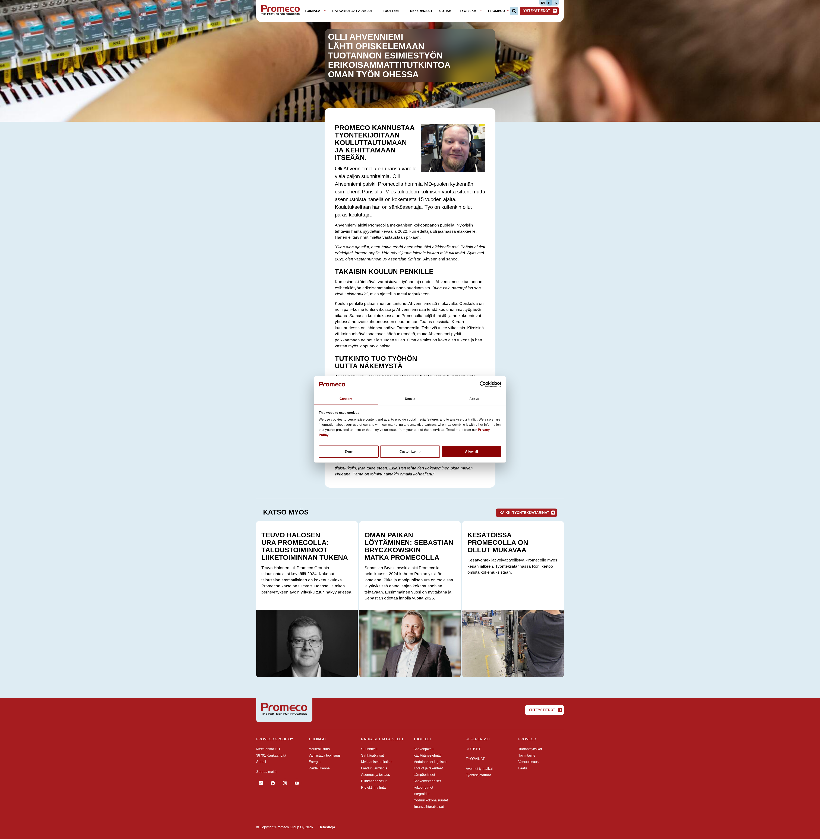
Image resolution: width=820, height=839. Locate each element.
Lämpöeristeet (424, 774)
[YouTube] (297, 783)
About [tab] (474, 398)
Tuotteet (391, 11)
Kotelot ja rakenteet (428, 768)
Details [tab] (410, 398)
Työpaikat (469, 11)
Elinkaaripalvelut (374, 781)
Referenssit (421, 11)
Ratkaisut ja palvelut (352, 11)
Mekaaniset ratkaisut (376, 762)
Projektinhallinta (373, 787)
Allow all (471, 451)
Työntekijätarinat (478, 775)
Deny (349, 451)
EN (543, 2)
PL (555, 2)
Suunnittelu (369, 749)
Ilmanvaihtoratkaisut (428, 806)
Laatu (522, 768)
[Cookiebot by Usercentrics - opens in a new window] (482, 384)
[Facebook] (273, 783)
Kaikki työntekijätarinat (524, 513)
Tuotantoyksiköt (530, 749)
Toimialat (313, 11)
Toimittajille (526, 755)
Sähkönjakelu (423, 749)
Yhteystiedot (537, 11)
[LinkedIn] (261, 783)
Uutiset (446, 11)
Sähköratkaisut (372, 755)
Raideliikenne (319, 768)
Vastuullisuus (528, 762)
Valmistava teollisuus (325, 755)
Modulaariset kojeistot (430, 762)
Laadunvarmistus (374, 768)
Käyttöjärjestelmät (427, 755)
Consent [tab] (346, 398)
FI (549, 2)
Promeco (496, 11)
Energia (315, 762)
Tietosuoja (326, 827)
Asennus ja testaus (375, 774)
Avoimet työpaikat (479, 768)
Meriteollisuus (319, 749)
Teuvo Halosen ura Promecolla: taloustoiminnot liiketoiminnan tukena (304, 546)
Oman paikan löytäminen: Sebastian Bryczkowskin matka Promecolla (409, 546)
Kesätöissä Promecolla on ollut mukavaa (497, 542)
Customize (408, 451)
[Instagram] (285, 783)
